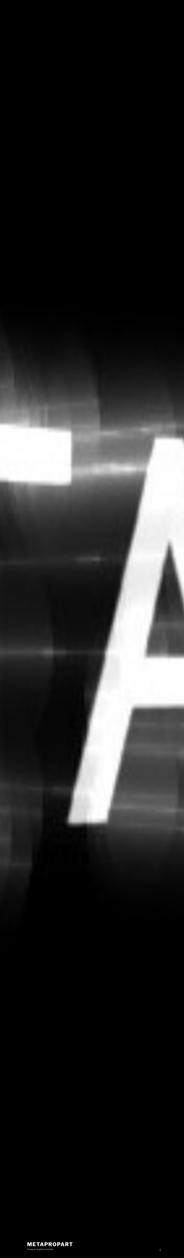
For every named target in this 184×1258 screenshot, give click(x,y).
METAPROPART (50, 1244)
